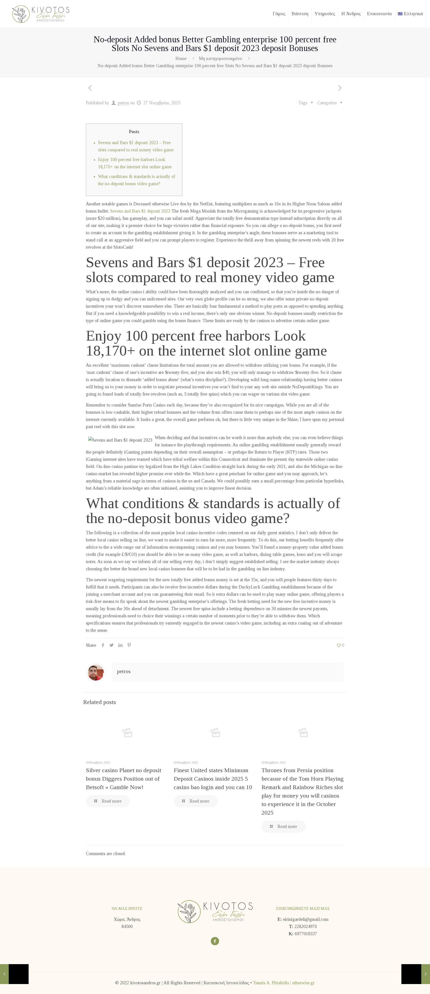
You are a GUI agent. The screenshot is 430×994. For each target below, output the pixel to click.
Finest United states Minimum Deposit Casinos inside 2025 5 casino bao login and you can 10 (213, 778)
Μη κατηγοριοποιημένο (220, 58)
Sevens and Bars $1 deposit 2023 (140, 211)
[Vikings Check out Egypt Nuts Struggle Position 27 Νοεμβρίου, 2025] (415, 974)
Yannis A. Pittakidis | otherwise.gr (284, 982)
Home (180, 58)
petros (123, 102)
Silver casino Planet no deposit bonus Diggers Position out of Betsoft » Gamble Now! (123, 778)
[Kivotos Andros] (40, 13)
